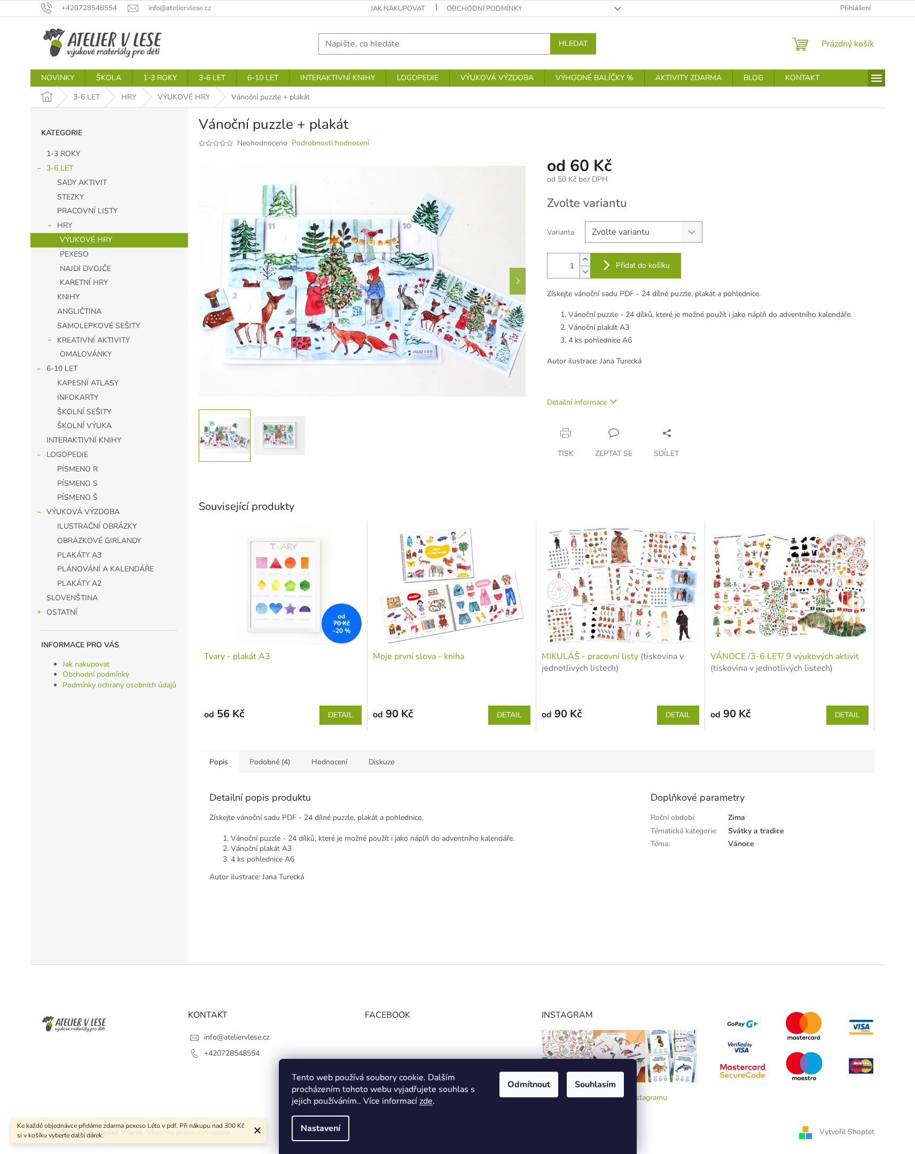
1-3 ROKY (63, 154)
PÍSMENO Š (77, 497)
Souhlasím (595, 1084)
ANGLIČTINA (79, 311)
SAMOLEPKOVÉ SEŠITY (98, 326)
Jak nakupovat (398, 8)
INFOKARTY (77, 397)
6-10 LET (61, 368)
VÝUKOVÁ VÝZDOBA (83, 512)
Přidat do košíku (643, 265)
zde (426, 1101)
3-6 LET (59, 168)
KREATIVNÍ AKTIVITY (93, 340)
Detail (340, 715)
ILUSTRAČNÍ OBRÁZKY (97, 526)
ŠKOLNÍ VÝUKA (84, 426)
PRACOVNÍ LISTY (87, 211)
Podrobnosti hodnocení (330, 143)
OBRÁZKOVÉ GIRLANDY (99, 541)
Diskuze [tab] (381, 762)
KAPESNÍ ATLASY (88, 383)
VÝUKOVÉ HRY (86, 240)
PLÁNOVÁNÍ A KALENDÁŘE (105, 569)
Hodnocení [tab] (329, 762)
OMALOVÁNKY (86, 354)
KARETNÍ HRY (84, 282)
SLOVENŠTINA (72, 598)
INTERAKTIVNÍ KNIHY (83, 440)
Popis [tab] (218, 762)
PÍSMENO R (77, 469)
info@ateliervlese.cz (236, 1037)
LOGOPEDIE (67, 455)
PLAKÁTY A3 (79, 555)
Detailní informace (577, 402)
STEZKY (70, 197)
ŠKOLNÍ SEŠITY (84, 412)
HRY (64, 225)
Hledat (573, 43)
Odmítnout (528, 1084)
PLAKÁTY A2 (79, 583)
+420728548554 (232, 1053)
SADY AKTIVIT (82, 182)
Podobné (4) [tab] (269, 762)
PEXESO (74, 254)
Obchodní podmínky (484, 8)
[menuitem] (57, 78)
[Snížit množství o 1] (585, 272)
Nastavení (320, 1128)
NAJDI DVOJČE (85, 269)
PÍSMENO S (77, 483)
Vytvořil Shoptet (846, 1132)
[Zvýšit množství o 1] (585, 259)
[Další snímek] (518, 281)
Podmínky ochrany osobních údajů (119, 685)
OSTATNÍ (61, 612)
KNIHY (68, 297)
